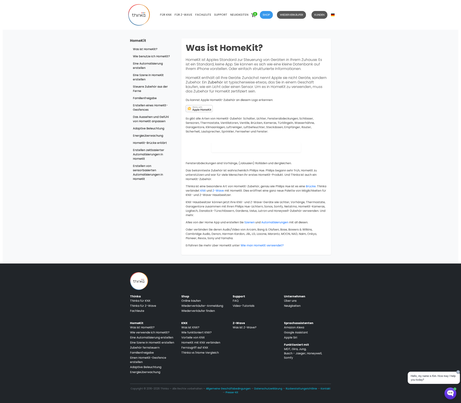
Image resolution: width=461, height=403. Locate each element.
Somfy (288, 358)
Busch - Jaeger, (295, 353)
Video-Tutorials (243, 306)
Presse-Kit (232, 392)
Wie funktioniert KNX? (196, 332)
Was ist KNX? (190, 327)
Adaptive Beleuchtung (148, 128)
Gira (295, 349)
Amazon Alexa (294, 327)
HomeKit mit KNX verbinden (200, 342)
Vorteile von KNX (193, 337)
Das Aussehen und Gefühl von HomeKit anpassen (151, 119)
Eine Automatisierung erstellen (148, 65)
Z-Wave (218, 191)
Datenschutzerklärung (268, 388)
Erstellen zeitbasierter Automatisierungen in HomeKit (148, 154)
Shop (266, 15)
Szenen (249, 222)
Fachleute (203, 15)
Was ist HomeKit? (145, 49)
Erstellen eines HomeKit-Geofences (150, 107)
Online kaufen (191, 301)
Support (220, 15)
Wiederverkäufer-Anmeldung (202, 306)
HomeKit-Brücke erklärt (150, 143)
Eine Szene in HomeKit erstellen (148, 77)
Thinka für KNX (140, 301)
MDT (287, 349)
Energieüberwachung (148, 136)
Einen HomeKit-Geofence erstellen (148, 360)
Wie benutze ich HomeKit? (151, 56)
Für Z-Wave (183, 15)
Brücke (311, 186)
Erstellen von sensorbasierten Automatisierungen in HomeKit (148, 172)
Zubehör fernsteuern (145, 348)
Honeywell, (314, 353)
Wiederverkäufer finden (198, 311)
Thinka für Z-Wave (143, 306)
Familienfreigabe (145, 98)
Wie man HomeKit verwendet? (262, 245)
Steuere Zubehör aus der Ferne (150, 89)
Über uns (290, 301)
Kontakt (325, 388)
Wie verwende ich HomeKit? (149, 332)
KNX (203, 191)
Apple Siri (290, 337)
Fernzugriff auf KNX (194, 348)
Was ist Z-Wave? (244, 327)
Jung (302, 349)
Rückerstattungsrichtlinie (301, 388)
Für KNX (166, 15)
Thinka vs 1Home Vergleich (200, 353)
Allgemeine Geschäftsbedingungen (228, 388)
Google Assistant (296, 332)
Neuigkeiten (239, 15)
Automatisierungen (274, 222)
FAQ (236, 301)
